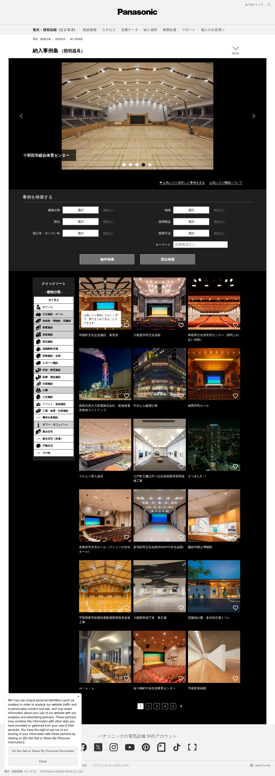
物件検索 (107, 259)
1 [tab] (124, 165)
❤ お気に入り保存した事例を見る (182, 182)
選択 (81, 210)
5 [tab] (150, 165)
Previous (21, 116)
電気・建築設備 (42, 39)
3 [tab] (137, 165)
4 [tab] (144, 165)
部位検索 (168, 259)
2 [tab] (131, 165)
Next (254, 116)
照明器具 (60, 39)
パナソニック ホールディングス (110, 765)
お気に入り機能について (225, 182)
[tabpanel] (137, 116)
